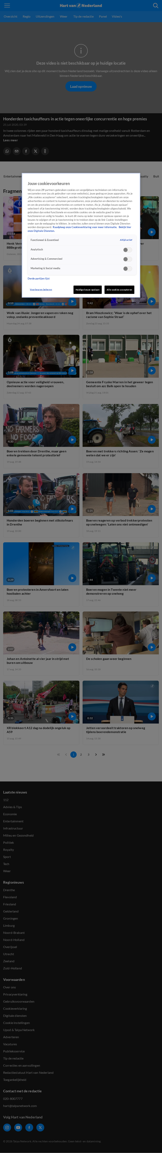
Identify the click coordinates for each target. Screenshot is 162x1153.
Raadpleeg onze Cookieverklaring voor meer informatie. (85, 227)
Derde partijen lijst (39, 278)
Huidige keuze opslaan (88, 289)
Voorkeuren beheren (41, 289)
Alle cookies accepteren (119, 289)
